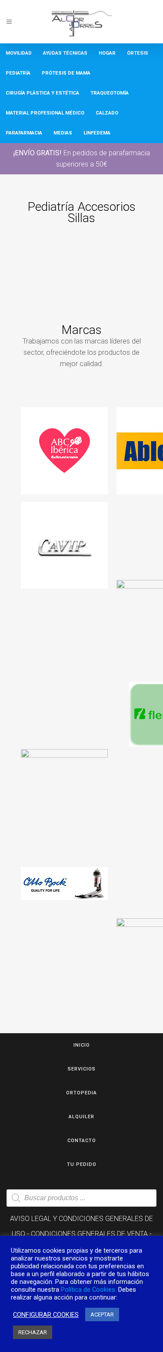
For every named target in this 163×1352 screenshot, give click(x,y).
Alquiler (81, 1117)
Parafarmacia (24, 133)
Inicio (81, 1045)
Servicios (82, 1069)
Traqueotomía (109, 93)
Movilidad (19, 53)
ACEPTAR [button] (102, 1314)
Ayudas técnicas (65, 53)
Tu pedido (81, 1164)
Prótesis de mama (66, 73)
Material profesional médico (45, 113)
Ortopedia (81, 1093)
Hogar (107, 53)
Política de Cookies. (88, 1289)
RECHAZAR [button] (32, 1332)
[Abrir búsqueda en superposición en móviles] (81, 1198)
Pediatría (18, 73)
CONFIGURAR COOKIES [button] (46, 1315)
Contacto (81, 1140)
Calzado (107, 113)
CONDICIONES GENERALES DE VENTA (89, 1234)
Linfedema (96, 133)
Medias (62, 133)
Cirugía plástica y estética (42, 93)
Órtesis (137, 53)
